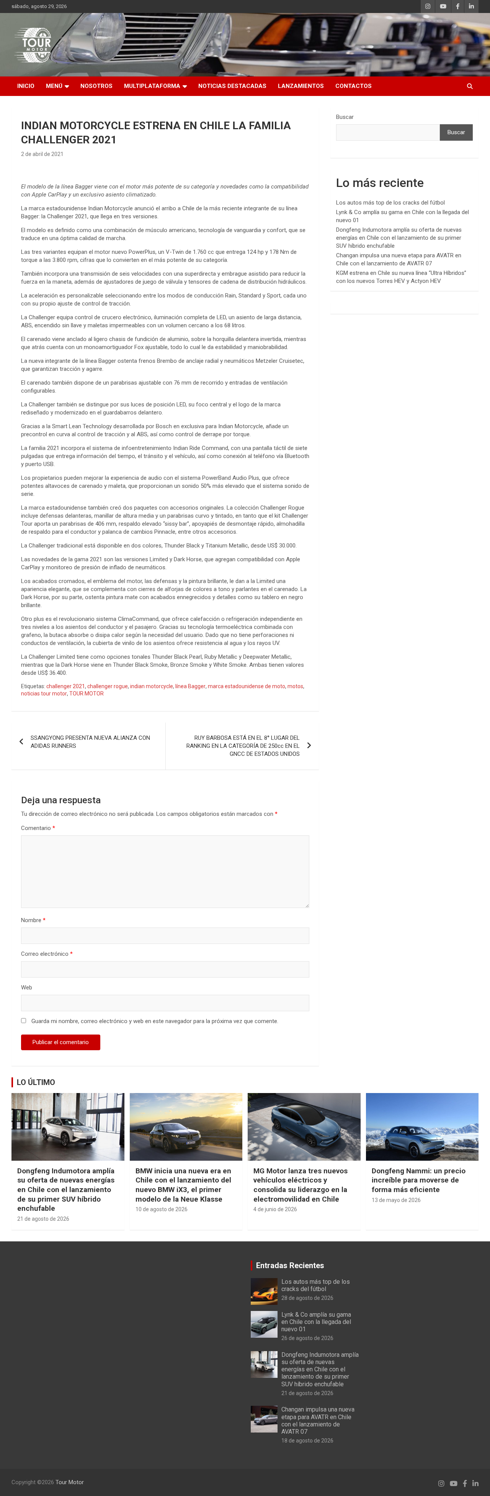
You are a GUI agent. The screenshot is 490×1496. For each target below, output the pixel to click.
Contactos (353, 86)
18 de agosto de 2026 (307, 1441)
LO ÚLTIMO (36, 1082)
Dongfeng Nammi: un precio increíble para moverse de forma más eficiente (419, 1180)
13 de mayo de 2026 (396, 1200)
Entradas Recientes (290, 1265)
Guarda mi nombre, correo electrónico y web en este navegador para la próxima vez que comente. (154, 1021)
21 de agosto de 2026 (43, 1219)
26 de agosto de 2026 (307, 1338)
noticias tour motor (44, 693)
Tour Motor (70, 1482)
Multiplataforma (152, 86)
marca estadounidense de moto (246, 686)
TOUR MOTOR (86, 693)
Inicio (25, 86)
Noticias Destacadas (232, 86)
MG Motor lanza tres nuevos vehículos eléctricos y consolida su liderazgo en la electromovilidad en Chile (300, 1185)
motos (295, 686)
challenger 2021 (65, 686)
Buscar (345, 117)
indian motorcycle (151, 686)
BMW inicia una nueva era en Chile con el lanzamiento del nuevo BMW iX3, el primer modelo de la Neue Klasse (183, 1185)
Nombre (33, 920)
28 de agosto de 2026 (307, 1298)
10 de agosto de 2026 (162, 1209)
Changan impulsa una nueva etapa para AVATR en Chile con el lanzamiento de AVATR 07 (317, 1420)
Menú (54, 86)
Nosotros (96, 86)
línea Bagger (190, 686)
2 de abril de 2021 (42, 154)
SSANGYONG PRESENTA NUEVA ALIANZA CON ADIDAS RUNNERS (90, 741)
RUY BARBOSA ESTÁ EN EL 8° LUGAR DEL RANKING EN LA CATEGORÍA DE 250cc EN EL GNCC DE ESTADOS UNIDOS (243, 745)
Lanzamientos (301, 86)
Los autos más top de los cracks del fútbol (390, 202)
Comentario (38, 828)
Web (26, 987)
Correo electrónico (47, 953)
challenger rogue (107, 686)
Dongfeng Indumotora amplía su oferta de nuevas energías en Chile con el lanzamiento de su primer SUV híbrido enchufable (399, 237)
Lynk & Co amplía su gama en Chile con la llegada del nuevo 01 (316, 1322)
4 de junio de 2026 (275, 1209)
